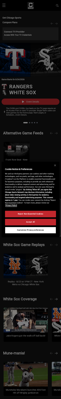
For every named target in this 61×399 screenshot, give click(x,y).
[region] (31, 199)
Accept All (30, 222)
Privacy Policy (11, 205)
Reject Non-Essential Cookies (30, 214)
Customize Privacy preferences (30, 230)
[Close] (55, 165)
